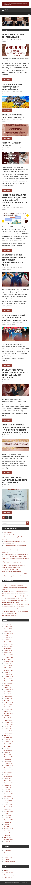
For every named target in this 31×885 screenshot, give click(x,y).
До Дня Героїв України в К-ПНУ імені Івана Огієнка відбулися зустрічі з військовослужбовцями (15, 613)
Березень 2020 (8, 757)
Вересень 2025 (8, 644)
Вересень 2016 (8, 798)
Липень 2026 (7, 624)
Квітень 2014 (7, 837)
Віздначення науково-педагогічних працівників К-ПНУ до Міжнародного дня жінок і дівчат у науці (15, 428)
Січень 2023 (7, 694)
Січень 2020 (7, 761)
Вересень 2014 (8, 828)
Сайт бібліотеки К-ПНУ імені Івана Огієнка (16, 563)
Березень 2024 (8, 670)
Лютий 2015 (7, 822)
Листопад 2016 (8, 794)
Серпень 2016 (8, 800)
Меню (7, 10)
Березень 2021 (8, 737)
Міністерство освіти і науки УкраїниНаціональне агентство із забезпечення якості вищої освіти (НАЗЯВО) (14, 572)
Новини (4, 41)
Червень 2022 (8, 709)
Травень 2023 (8, 685)
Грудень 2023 (8, 674)
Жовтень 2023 (8, 679)
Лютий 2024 (7, 672)
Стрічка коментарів (9, 875)
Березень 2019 (8, 783)
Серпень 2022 (8, 705)
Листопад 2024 (8, 657)
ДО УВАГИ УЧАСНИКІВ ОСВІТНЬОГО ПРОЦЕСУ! (13, 116)
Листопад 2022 (8, 698)
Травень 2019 (8, 778)
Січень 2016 (7, 815)
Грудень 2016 (8, 791)
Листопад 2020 (8, 741)
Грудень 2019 (8, 763)
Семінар (6, 859)
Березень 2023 (8, 689)
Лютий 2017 (7, 787)
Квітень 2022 (7, 711)
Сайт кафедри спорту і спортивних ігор (15, 545)
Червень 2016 (8, 805)
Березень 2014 (8, 839)
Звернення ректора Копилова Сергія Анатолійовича (12, 87)
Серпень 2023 (8, 683)
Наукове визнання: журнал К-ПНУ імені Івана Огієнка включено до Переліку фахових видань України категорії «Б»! (15, 600)
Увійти (6, 870)
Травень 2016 (8, 807)
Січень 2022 (7, 718)
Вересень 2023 (8, 681)
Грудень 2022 (8, 696)
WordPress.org (8, 877)
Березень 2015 (8, 820)
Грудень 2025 (8, 637)
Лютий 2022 (7, 715)
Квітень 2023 (7, 687)
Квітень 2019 (7, 781)
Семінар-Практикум (9, 861)
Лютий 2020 (7, 759)
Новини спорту (11, 269)
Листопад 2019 (8, 765)
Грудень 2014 (8, 824)
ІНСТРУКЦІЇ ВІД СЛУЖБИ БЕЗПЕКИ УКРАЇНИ (13, 35)
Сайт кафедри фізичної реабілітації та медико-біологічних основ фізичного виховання (14, 550)
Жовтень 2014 (8, 826)
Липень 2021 (7, 729)
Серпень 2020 (8, 746)
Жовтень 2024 (8, 659)
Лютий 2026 (7, 635)
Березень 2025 (8, 655)
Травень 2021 (8, 733)
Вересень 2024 (8, 661)
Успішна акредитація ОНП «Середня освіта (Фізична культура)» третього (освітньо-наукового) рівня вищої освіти (15, 607)
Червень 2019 (8, 776)
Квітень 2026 (7, 631)
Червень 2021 (8, 731)
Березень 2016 (8, 811)
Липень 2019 (7, 774)
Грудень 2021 (8, 720)
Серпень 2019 (8, 772)
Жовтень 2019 (8, 768)
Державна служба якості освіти (13, 576)
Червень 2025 (8, 648)
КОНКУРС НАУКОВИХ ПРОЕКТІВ (11, 144)
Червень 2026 (8, 626)
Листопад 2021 (8, 722)
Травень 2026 (8, 629)
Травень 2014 (8, 835)
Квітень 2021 (7, 735)
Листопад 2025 (8, 640)
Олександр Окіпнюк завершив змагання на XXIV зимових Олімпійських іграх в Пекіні (14, 260)
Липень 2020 (7, 748)
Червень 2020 (8, 750)
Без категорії (7, 850)
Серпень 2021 (8, 726)
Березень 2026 (8, 633)
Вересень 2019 (8, 770)
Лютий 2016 (7, 813)
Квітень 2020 (7, 755)
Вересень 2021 (8, 724)
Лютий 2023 (7, 692)
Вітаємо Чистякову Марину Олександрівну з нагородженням (14, 480)
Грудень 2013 (8, 841)
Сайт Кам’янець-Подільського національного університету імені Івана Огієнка (13, 537)
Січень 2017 (7, 789)
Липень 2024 (7, 663)
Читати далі (6, 79)
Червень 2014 (8, 833)
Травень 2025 (8, 650)
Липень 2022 (7, 707)
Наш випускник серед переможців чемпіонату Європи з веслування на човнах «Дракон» (14, 587)
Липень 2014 (7, 831)
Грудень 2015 (8, 818)
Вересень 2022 (8, 702)
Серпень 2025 (8, 646)
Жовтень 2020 (8, 744)
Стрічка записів (8, 873)
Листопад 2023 (8, 676)
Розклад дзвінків (8, 532)
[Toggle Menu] (29, 13)
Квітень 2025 (7, 652)
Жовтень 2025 (8, 642)
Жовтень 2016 (8, 796)
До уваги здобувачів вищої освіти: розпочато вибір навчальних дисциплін (15, 374)
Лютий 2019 (7, 785)
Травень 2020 (8, 752)
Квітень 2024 (7, 668)
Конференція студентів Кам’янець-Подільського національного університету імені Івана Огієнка (15, 200)
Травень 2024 (8, 666)
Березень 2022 (8, 713)
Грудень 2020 (8, 739)
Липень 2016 (7, 802)
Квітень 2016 (7, 809)
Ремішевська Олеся (17, 39)
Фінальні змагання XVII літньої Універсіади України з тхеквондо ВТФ (14, 318)
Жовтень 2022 (8, 700)
